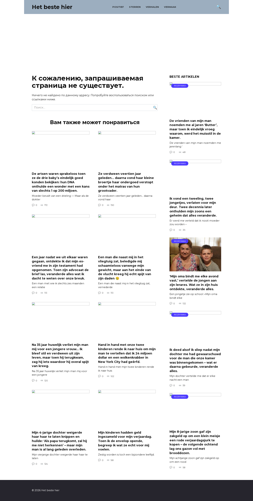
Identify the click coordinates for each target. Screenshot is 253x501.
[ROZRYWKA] (195, 114)
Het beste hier (52, 7)
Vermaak (170, 7)
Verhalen (152, 7)
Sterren (135, 7)
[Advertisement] (126, 43)
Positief (118, 7)
